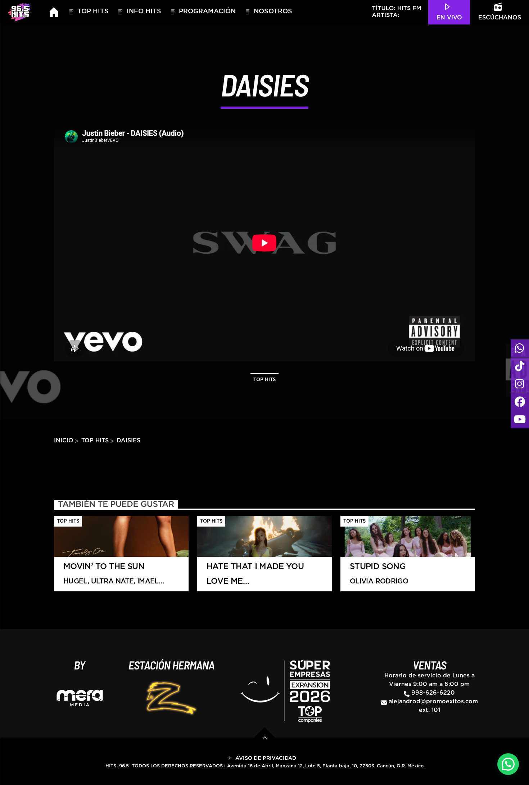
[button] (508, 764)
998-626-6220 (433, 693)
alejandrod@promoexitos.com (433, 701)
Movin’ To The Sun (111, 577)
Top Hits (264, 380)
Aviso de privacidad (265, 758)
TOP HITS (93, 11)
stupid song (379, 574)
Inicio (63, 440)
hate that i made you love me (255, 577)
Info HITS (144, 11)
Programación (207, 11)
